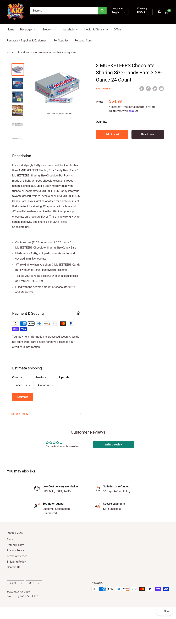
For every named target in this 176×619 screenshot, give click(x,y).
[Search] (102, 10)
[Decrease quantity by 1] (112, 121)
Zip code (64, 377)
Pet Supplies (61, 40)
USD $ (31, 583)
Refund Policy (19, 414)
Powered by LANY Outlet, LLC (22, 596)
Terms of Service (17, 556)
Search (11, 539)
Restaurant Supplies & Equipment (27, 40)
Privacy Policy (15, 550)
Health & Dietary (94, 29)
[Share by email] (161, 88)
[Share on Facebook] (141, 88)
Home (10, 29)
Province (41, 377)
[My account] (159, 12)
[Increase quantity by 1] (131, 121)
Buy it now (147, 134)
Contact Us (13, 567)
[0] (166, 12)
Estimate (22, 397)
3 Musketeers (104, 88)
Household (68, 29)
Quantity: (101, 121)
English (12, 583)
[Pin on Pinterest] (148, 88)
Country (17, 377)
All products (23, 52)
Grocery (47, 29)
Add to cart (112, 134)
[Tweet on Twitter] (154, 88)
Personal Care (83, 40)
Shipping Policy (16, 561)
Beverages (26, 29)
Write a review (114, 444)
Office (117, 29)
